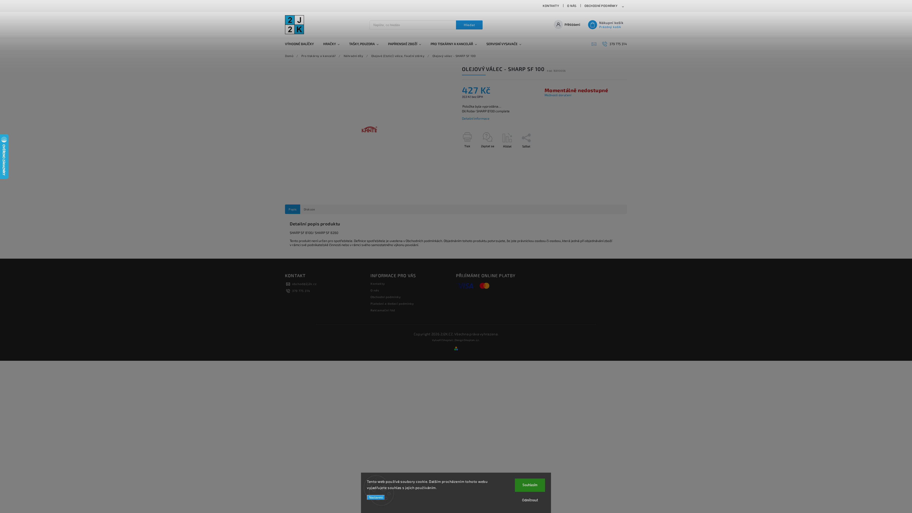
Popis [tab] (293, 209)
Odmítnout (530, 500)
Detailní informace (475, 118)
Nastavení (376, 497)
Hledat (469, 25)
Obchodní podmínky (601, 6)
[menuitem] (301, 44)
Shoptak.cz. (472, 340)
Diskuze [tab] (309, 209)
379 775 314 (301, 291)
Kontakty (551, 6)
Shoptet (447, 340)
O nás (571, 6)
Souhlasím (529, 485)
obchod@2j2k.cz (304, 284)
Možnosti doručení (558, 95)
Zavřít (612, 155)
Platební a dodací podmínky (392, 303)
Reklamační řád (382, 310)
